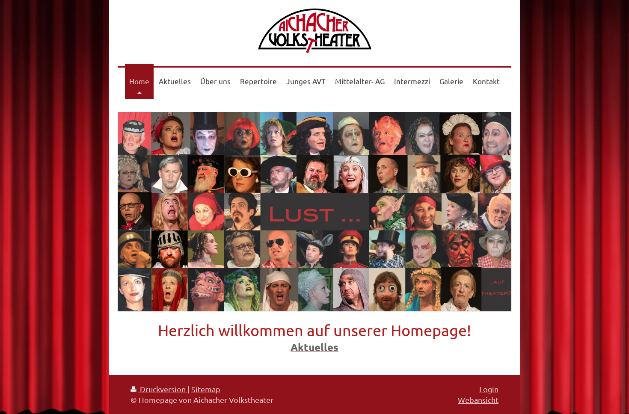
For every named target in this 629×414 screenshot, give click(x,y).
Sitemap (205, 388)
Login (488, 388)
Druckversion (162, 388)
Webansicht (478, 399)
